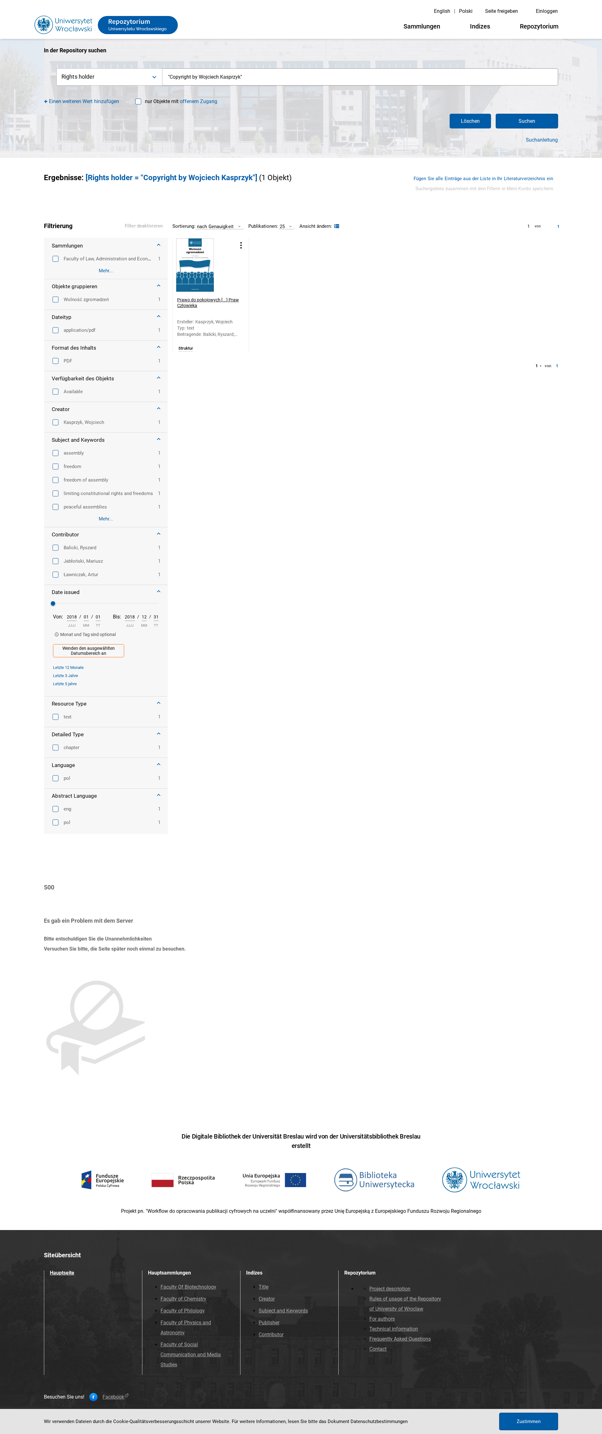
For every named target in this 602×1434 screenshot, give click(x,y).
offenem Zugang (198, 101)
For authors (382, 1319)
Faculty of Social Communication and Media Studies (191, 1355)
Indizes (480, 26)
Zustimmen (529, 1421)
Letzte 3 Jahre (65, 675)
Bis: (117, 617)
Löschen (470, 121)
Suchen (527, 121)
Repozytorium (539, 26)
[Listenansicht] (336, 226)
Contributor (271, 1335)
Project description (389, 1289)
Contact (378, 1349)
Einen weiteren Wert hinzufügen (84, 101)
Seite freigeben (501, 11)
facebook (113, 1397)
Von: (58, 617)
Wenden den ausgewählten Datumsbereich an (88, 651)
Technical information (393, 1329)
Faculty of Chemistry (183, 1299)
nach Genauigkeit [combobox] (215, 226)
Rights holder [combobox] (78, 76)
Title (263, 1287)
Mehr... (106, 271)
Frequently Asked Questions (400, 1339)
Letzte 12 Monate (68, 667)
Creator (267, 1299)
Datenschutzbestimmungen (379, 1421)
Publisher (269, 1323)
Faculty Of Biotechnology (188, 1287)
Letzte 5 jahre (65, 683)
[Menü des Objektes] (241, 245)
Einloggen (547, 11)
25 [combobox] (282, 226)
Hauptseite (62, 1273)
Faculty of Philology (183, 1311)
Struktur (185, 348)
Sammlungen (422, 26)
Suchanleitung (542, 140)
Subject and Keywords (283, 1311)
